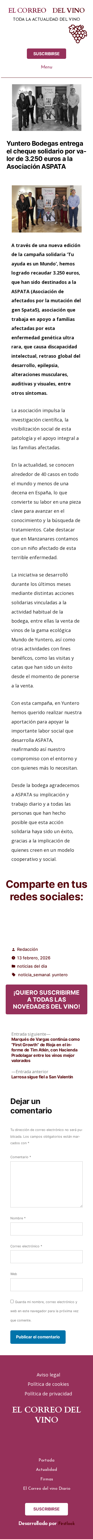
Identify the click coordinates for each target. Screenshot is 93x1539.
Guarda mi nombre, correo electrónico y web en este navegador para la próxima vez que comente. (44, 1311)
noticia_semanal (34, 974)
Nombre (18, 1218)
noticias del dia (32, 966)
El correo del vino (46, 11)
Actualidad (46, 1470)
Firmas (46, 1479)
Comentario (20, 1157)
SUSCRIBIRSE (46, 53)
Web (13, 1274)
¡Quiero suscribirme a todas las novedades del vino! (46, 999)
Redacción (27, 949)
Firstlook (66, 1524)
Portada (46, 1460)
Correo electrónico (26, 1246)
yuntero (60, 974)
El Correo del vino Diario (46, 1489)
